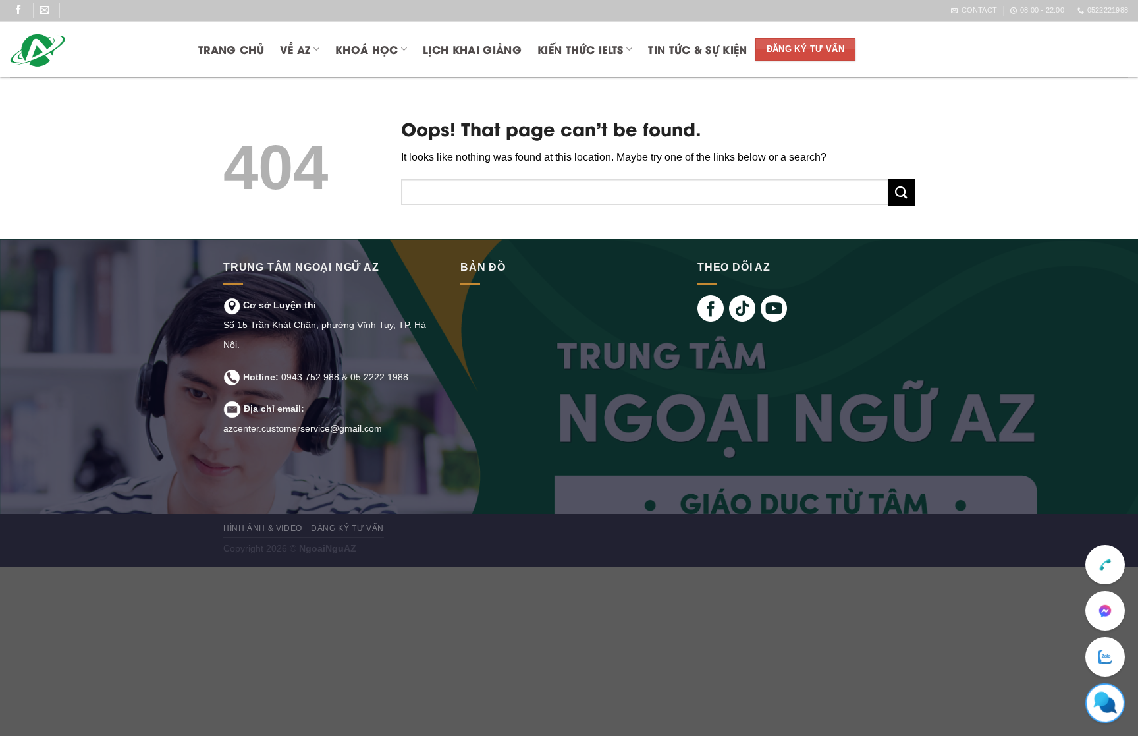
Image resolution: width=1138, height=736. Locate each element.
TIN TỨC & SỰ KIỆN (697, 49)
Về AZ (295, 49)
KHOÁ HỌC (366, 49)
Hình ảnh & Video (262, 528)
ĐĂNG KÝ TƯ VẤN (347, 528)
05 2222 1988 (379, 377)
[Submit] (901, 192)
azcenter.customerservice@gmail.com (302, 428)
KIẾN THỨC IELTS (580, 49)
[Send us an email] (50, 10)
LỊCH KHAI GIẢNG (472, 49)
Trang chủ (231, 49)
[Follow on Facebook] (23, 10)
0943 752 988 (310, 377)
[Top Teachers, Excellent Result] (90, 49)
